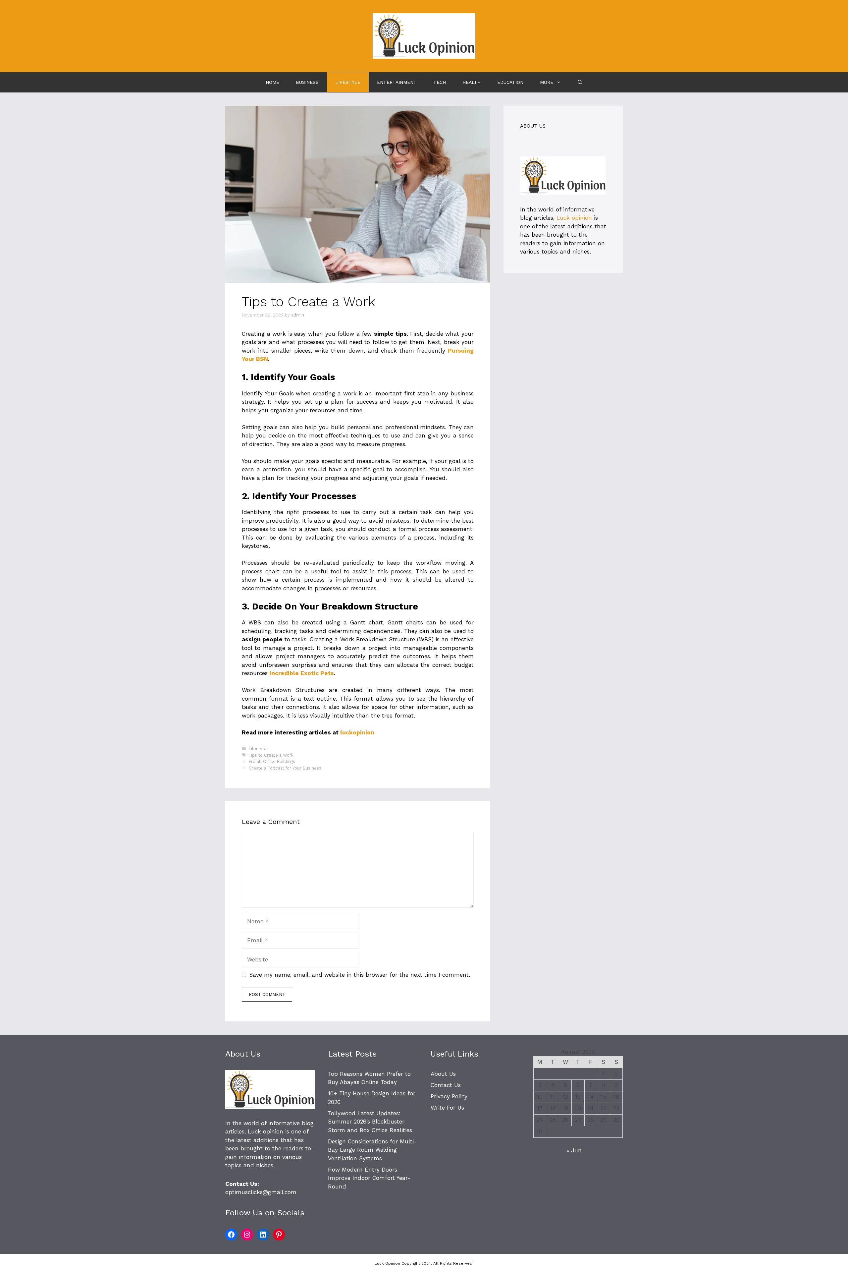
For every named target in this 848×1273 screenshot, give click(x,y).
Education (510, 82)
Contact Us (446, 1085)
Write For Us (447, 1107)
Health (471, 82)
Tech (439, 82)
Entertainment (397, 82)
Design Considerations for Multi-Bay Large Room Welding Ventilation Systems (372, 1150)
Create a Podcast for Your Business (285, 768)
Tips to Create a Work (271, 755)
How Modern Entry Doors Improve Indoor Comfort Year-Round (369, 1178)
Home (272, 82)
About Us (443, 1073)
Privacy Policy (449, 1096)
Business (307, 82)
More (546, 82)
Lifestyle (347, 82)
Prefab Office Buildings (272, 761)
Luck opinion (574, 217)
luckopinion (357, 732)
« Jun (574, 1150)
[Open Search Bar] (580, 82)
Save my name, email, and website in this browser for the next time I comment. (359, 974)
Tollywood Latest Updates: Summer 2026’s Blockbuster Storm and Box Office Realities (370, 1121)
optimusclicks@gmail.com (260, 1192)
